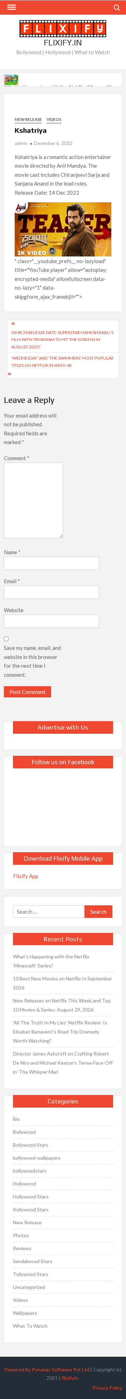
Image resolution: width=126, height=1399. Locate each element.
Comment (16, 458)
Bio (16, 1119)
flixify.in (70, 1378)
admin (21, 143)
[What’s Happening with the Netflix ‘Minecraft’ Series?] (11, 78)
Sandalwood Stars (32, 1261)
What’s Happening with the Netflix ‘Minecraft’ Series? (51, 961)
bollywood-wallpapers (37, 1158)
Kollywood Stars (31, 1209)
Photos (21, 1235)
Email (12, 581)
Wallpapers (25, 1313)
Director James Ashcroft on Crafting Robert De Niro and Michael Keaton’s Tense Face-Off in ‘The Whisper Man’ (63, 1063)
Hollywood (24, 1184)
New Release (28, 119)
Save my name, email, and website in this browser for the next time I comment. (32, 661)
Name (12, 552)
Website (13, 610)
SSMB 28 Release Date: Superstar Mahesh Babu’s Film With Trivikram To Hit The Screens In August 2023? (62, 339)
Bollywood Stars (30, 1145)
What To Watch (30, 1326)
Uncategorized (29, 1287)
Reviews (22, 1248)
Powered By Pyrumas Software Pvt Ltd (46, 1369)
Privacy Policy (107, 1388)
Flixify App (25, 876)
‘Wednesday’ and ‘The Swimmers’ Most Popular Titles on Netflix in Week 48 (62, 361)
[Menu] (11, 7)
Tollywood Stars (30, 1274)
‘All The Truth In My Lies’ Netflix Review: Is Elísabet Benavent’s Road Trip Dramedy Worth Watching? (60, 1032)
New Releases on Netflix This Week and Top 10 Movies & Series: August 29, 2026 (62, 1005)
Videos (54, 119)
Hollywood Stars (31, 1196)
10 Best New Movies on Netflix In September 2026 (62, 983)
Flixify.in (63, 42)
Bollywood (24, 1132)
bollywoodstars (30, 1171)
